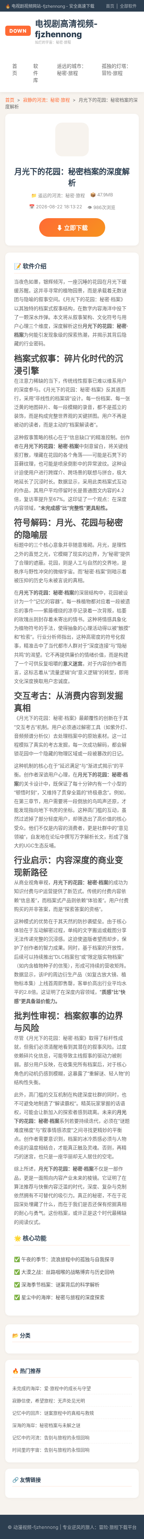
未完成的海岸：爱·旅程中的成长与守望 (51, 1388)
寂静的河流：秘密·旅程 (46, 100)
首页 (110, 6)
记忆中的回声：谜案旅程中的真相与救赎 (53, 1413)
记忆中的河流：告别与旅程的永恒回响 (50, 1437)
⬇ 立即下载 (72, 227)
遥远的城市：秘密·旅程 (71, 69)
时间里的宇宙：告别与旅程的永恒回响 (50, 1450)
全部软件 (128, 6)
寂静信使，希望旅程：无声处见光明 (48, 1400)
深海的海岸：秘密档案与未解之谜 (46, 1425)
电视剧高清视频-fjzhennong (66, 29)
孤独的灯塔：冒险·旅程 (116, 69)
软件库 (35, 73)
